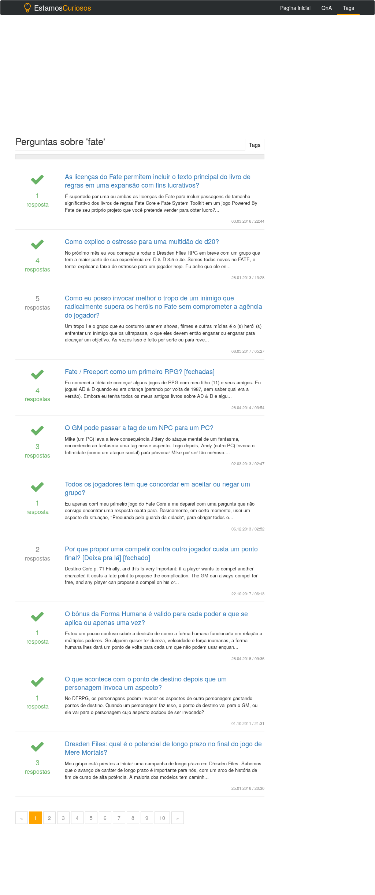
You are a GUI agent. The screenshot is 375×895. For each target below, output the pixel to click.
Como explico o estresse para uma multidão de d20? (142, 241)
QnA (327, 7)
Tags (348, 7)
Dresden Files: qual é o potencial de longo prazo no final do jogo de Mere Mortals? (163, 748)
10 (162, 817)
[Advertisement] (187, 73)
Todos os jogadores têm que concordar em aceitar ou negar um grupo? (157, 488)
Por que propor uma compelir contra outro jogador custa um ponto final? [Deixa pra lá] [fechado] (161, 553)
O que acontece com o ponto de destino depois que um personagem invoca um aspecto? (146, 683)
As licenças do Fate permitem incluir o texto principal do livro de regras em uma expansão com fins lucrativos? (157, 180)
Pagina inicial (295, 7)
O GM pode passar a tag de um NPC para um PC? (139, 427)
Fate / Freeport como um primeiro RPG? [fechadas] (140, 371)
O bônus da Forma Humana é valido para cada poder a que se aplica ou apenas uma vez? (156, 617)
